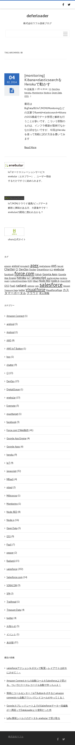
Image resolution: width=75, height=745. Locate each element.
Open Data (57, 92)
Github (38, 274)
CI (50, 89)
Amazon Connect (15, 316)
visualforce (35, 289)
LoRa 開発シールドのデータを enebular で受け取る (33, 718)
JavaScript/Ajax (53, 278)
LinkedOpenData (18, 281)
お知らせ (11, 626)
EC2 (51, 269)
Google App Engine (16, 438)
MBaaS (35, 281)
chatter (10, 365)
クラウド (32, 293)
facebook (9, 274)
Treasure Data (11, 290)
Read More (30, 147)
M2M (29, 281)
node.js (55, 281)
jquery (7, 281)
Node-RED (44, 281)
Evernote (11, 405)
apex (34, 265)
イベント (11, 634)
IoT (29, 278)
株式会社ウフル (15, 736)
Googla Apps (50, 274)
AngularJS (24, 266)
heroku (27, 92)
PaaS (12, 285)
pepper (10, 552)
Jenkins (63, 278)
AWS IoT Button (15, 348)
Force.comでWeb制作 (18, 430)
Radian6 (11, 560)
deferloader (37, 16)
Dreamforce (43, 269)
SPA (8, 593)
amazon (7, 266)
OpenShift (65, 281)
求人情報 (44, 293)
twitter (22, 290)
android (15, 266)
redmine (30, 286)
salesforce (51, 284)
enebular (59, 269)
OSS (26, 96)
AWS (54, 266)
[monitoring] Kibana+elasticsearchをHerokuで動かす (43, 80)
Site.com (66, 286)
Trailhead (11, 601)
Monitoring (37, 92)
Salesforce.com (15, 577)
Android (11, 332)
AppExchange (44, 266)
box (9, 356)
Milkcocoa (12, 495)
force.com (24, 273)
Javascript (11, 471)
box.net (60, 266)
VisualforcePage (54, 290)
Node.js (47, 92)
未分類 (10, 642)
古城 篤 (30, 89)
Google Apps (13, 446)
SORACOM (12, 585)
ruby (37, 286)
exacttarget (12, 414)
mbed (9, 487)
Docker (32, 269)
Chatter (9, 269)
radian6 (21, 285)
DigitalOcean (13, 389)
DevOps (56, 89)
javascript (38, 277)
